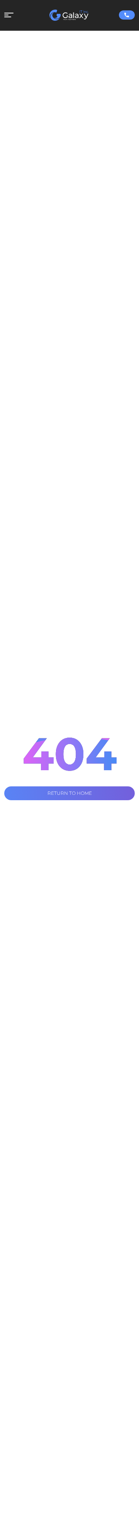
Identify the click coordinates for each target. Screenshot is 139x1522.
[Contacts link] (127, 15)
